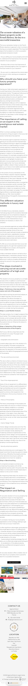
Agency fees (18, 677)
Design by (24, 679)
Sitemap (10, 677)
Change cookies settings (10, 679)
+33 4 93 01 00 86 (15, 617)
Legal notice (21, 675)
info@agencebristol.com (15, 619)
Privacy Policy (24, 682)
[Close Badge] (21, 681)
